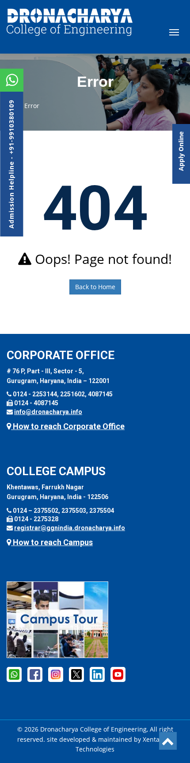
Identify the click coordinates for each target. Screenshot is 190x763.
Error (31, 105)
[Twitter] (76, 674)
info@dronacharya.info (48, 411)
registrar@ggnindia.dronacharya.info (69, 527)
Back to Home (95, 287)
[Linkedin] (97, 674)
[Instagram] (55, 674)
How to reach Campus (52, 542)
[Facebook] (14, 674)
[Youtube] (118, 674)
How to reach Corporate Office (68, 426)
